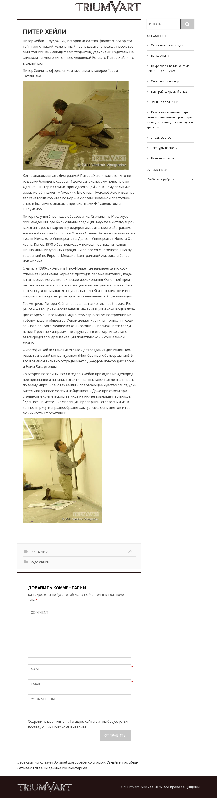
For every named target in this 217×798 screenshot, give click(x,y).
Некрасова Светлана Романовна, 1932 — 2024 (169, 68)
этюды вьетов (161, 137)
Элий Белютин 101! (164, 102)
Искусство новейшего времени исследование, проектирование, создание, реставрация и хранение (170, 119)
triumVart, (132, 787)
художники (40, 562)
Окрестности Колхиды (167, 45)
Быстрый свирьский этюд (169, 91)
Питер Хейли (45, 31)
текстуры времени (164, 148)
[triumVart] (108, 7)
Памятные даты (162, 158)
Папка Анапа (160, 56)
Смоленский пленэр (165, 81)
